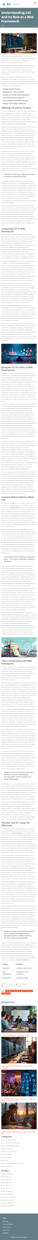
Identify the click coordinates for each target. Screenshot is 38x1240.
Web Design (7, 1166)
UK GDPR (5, 1233)
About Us (5, 1221)
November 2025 (8, 1200)
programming (5, 993)
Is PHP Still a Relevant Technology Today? (15, 1035)
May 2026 (7, 1182)
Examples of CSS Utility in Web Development (16, 95)
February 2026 (8, 1191)
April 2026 (7, 1185)
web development (16, 991)
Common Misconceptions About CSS (14, 98)
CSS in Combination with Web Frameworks (15, 100)
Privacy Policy (7, 1227)
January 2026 (8, 1194)
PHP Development (10, 1151)
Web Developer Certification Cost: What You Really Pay (18, 1133)
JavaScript (7, 1157)
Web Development (10, 1140)
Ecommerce (8, 1154)
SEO (5, 1160)
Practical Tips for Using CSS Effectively (14, 103)
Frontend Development (11, 1146)
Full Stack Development (11, 1143)
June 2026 (7, 1180)
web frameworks (27, 991)
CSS (7, 991)
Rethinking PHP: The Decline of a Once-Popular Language (17, 1067)
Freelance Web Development (13, 1163)
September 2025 (8, 1206)
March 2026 (7, 1188)
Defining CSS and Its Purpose (11, 89)
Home (2, 25)
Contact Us (6, 1230)
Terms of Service (8, 1224)
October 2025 (8, 1203)
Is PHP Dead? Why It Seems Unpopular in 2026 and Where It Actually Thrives (18, 1100)
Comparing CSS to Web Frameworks (13, 92)
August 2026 (8, 1174)
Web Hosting (8, 1149)
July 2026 (7, 1177)
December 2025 (9, 1197)
